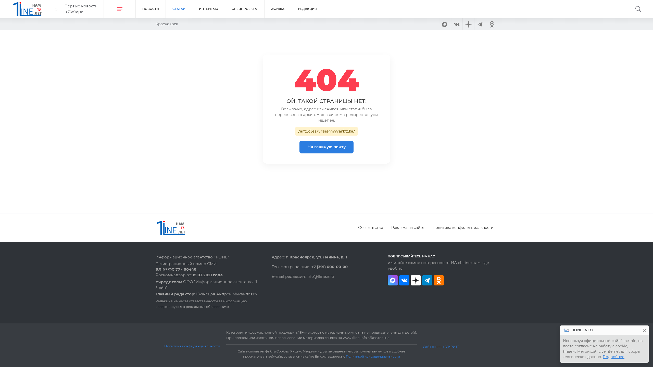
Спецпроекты (245, 9)
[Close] (644, 330)
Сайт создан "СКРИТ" (441, 347)
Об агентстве (370, 227)
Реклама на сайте (407, 227)
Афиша (277, 9)
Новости (150, 9)
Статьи (178, 9)
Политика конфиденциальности (463, 227)
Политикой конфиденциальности (373, 356)
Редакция (307, 9)
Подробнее (613, 357)
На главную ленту (326, 147)
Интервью (208, 9)
